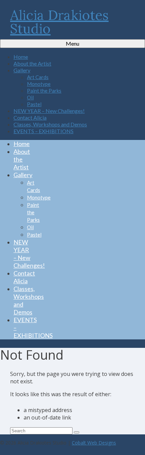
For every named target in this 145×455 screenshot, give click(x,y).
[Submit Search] (76, 432)
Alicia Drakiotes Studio (59, 21)
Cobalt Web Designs (94, 442)
